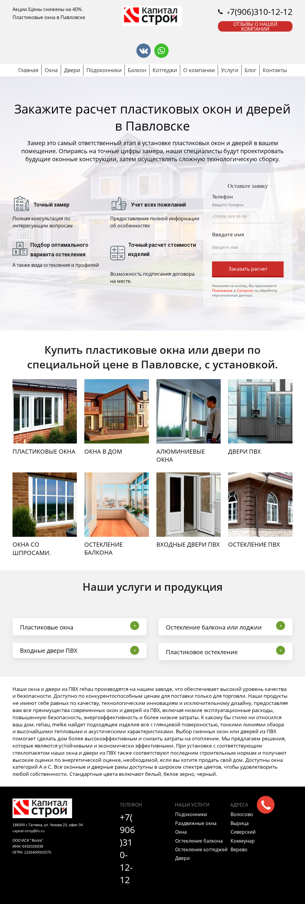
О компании (199, 70)
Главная (28, 70)
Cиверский (243, 832)
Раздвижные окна (196, 823)
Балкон (137, 70)
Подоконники (104, 70)
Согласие (245, 290)
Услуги (229, 70)
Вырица (240, 823)
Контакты (275, 70)
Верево (239, 849)
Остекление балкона (199, 841)
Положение (222, 290)
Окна (51, 70)
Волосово (242, 814)
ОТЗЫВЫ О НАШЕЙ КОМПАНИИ (255, 26)
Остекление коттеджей (201, 849)
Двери (72, 70)
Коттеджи (164, 70)
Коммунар (243, 841)
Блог (250, 70)
